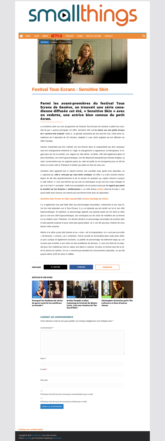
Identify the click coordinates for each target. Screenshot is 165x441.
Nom (43, 358)
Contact (109, 36)
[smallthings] (21, 36)
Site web (44, 380)
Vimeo (105, 199)
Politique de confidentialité (31, 429)
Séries (45, 36)
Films (36, 36)
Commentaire (47, 328)
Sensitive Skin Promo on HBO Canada (58, 199)
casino (100, 189)
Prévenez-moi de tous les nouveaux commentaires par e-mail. (66, 394)
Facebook (81, 267)
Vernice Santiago (90, 199)
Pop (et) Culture (93, 36)
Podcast (70, 36)
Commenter (107, 267)
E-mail (43, 369)
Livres (80, 36)
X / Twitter (55, 267)
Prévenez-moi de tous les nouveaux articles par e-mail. (63, 401)
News (28, 36)
